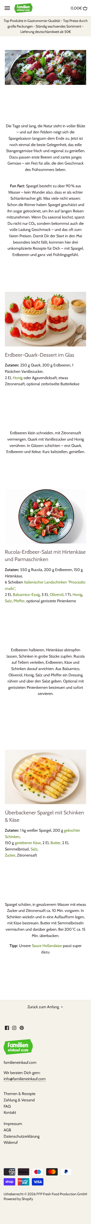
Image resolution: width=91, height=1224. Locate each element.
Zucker (10, 855)
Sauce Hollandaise (47, 945)
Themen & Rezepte (19, 1093)
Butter (55, 842)
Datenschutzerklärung (22, 1136)
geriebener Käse (28, 842)
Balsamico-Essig (26, 594)
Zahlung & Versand (19, 1100)
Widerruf (11, 1142)
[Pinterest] (22, 1027)
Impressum (13, 1123)
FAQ (7, 1106)
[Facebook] (7, 1027)
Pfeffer (19, 601)
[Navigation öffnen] (7, 8)
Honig (18, 377)
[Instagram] (14, 1027)
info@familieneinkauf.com (25, 1078)
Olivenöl (57, 594)
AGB (7, 1130)
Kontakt (10, 1112)
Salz (8, 601)
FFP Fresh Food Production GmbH (61, 1194)
